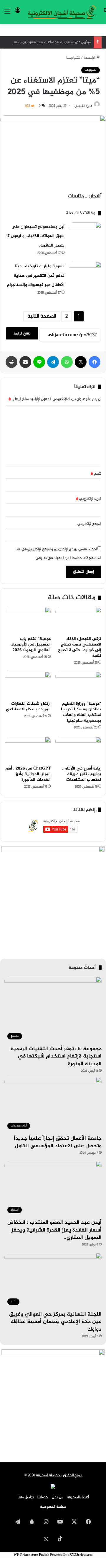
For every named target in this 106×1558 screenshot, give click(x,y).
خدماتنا (42, 1497)
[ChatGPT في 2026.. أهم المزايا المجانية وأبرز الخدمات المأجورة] (28, 750)
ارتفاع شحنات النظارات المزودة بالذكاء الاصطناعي (28, 706)
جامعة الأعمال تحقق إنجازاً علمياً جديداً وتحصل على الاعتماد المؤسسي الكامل (58, 1142)
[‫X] (81, 362)
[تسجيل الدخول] (18, 14)
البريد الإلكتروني (88, 499)
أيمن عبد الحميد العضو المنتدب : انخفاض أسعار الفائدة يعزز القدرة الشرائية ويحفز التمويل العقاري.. (54, 1230)
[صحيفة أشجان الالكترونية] (62, 12)
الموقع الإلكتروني (89, 524)
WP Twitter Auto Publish (31, 1555)
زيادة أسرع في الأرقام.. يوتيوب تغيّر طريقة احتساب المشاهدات (81, 774)
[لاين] (39, 362)
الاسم (96, 474)
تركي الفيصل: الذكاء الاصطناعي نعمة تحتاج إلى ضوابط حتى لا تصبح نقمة (79, 647)
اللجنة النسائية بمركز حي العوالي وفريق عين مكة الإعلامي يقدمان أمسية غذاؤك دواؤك (55, 1322)
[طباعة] (11, 362)
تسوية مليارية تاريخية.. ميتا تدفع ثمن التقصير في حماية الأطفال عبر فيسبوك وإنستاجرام (35, 275)
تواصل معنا (26, 1497)
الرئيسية (90, 57)
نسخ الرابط (22, 333)
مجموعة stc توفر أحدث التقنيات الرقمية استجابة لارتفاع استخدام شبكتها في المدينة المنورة (56, 1056)
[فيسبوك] (94, 362)
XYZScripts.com (80, 1555)
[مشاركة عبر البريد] (25, 362)
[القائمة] (7, 14)
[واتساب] (67, 362)
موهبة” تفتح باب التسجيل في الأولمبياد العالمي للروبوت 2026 (31, 644)
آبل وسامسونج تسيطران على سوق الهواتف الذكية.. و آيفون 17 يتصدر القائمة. (35, 236)
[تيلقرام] (53, 362)
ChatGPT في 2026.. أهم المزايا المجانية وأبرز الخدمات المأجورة (28, 774)
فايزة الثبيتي (83, 106)
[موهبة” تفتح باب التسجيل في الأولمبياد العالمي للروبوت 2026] (28, 620)
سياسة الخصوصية (53, 1507)
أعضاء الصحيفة (78, 1497)
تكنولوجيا (73, 57)
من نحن (57, 1497)
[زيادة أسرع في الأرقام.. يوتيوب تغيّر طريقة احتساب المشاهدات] (78, 750)
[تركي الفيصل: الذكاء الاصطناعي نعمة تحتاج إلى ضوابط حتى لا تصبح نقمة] (78, 620)
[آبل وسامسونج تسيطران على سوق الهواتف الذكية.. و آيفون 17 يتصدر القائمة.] (85, 233)
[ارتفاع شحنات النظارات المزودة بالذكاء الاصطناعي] (28, 685)
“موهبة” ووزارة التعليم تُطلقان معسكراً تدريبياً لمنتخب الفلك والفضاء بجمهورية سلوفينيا (81, 712)
